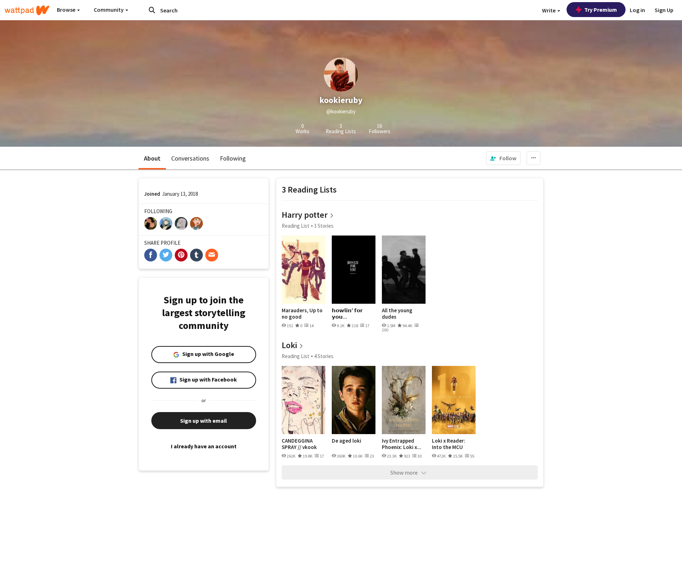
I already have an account (204, 446)
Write (549, 10)
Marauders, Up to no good (302, 313)
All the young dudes (397, 313)
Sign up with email (203, 420)
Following (233, 158)
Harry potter (305, 214)
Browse (66, 9)
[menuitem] (503, 158)
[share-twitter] (165, 255)
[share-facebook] (150, 255)
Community (109, 9)
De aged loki (346, 441)
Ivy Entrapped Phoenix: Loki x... (401, 444)
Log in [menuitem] (637, 9)
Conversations (190, 158)
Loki (289, 345)
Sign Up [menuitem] (664, 9)
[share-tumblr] (196, 255)
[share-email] (211, 255)
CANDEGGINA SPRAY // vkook (299, 444)
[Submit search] (152, 10)
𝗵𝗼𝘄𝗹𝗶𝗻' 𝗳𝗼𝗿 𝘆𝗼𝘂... (347, 313)
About (152, 158)
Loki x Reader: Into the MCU (448, 444)
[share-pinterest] (181, 255)
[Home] (27, 10)
